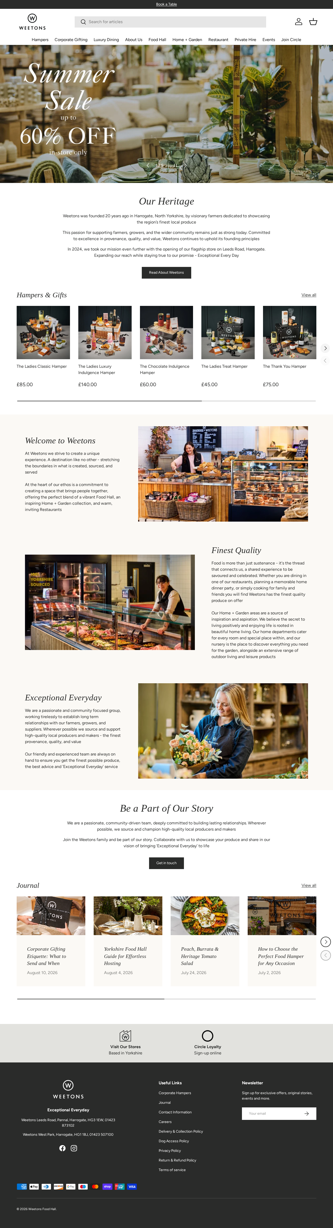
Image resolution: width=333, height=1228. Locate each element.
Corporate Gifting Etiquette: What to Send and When (46, 956)
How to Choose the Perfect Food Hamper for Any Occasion (281, 956)
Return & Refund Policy (177, 1160)
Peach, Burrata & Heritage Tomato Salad (200, 956)
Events (268, 39)
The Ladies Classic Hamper (42, 366)
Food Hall (157, 39)
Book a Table (166, 4)
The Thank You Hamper (284, 366)
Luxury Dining (106, 39)
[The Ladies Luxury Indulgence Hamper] (105, 332)
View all (309, 294)
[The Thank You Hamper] (289, 332)
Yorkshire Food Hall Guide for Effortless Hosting (125, 956)
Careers (165, 1122)
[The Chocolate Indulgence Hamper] (166, 332)
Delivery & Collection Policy (181, 1131)
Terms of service (172, 1170)
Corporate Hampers (175, 1093)
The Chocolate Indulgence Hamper (164, 369)
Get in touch (166, 863)
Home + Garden (187, 39)
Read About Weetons (166, 272)
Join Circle (291, 39)
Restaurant (218, 39)
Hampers (40, 39)
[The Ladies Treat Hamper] (228, 332)
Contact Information (175, 1112)
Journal (165, 1102)
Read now (32, 122)
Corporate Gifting (71, 39)
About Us (133, 39)
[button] (313, 21)
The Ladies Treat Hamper (224, 366)
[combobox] (170, 21)
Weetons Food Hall (42, 1209)
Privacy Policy (170, 1150)
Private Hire (245, 39)
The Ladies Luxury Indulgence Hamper (96, 369)
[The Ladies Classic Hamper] (43, 332)
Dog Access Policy (174, 1141)
